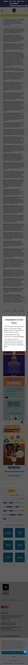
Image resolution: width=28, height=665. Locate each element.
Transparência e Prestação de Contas (17, 5)
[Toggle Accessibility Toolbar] (25, 652)
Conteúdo (6, 1)
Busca (14, 1)
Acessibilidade (14, 3)
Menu (10, 1)
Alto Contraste (20, 1)
